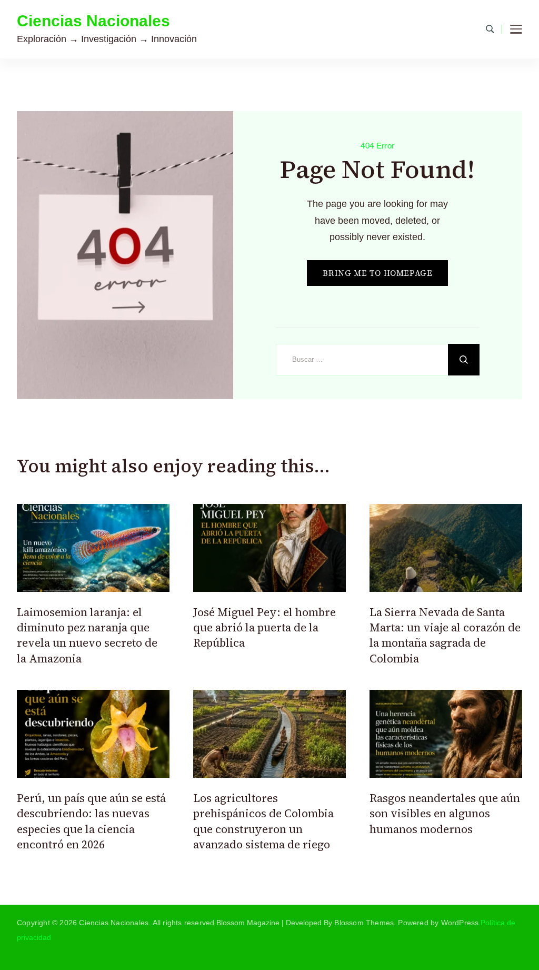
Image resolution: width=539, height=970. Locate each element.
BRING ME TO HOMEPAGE (377, 273)
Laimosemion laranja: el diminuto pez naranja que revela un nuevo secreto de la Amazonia (87, 635)
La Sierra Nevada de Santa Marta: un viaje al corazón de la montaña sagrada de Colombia (445, 635)
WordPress (460, 922)
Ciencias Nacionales (93, 20)
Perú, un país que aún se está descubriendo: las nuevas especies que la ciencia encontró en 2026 (91, 821)
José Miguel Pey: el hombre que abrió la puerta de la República (264, 628)
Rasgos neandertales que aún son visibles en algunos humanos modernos (445, 813)
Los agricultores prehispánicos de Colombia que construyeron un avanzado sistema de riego (263, 821)
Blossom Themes (364, 922)
